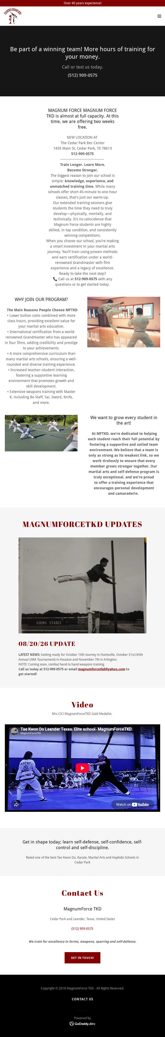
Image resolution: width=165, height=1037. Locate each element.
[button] (159, 16)
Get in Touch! (82, 957)
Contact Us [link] (82, 999)
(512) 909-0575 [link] (82, 75)
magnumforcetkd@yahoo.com (101, 669)
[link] (12, 16)
